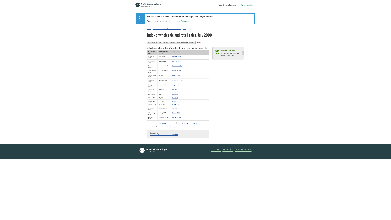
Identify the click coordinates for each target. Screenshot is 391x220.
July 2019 (174, 89)
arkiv (184, 29)
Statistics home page (154, 42)
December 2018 (177, 117)
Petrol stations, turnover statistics (176, 127)
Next (194, 123)
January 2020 (176, 61)
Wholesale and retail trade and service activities (167, 29)
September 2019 (177, 80)
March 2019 (175, 104)
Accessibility (228, 149)
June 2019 (175, 94)
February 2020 (176, 56)
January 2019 (176, 113)
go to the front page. (181, 21)
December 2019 (177, 66)
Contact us (216, 149)
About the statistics (169, 42)
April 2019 (175, 101)
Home (149, 29)
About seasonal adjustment (185, 42)
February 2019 (176, 108)
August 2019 (176, 85)
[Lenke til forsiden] (148, 5)
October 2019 (176, 75)
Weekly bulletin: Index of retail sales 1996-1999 (164, 135)
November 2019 (177, 71)
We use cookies (247, 5)
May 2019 (175, 98)
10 (190, 123)
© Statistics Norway (243, 149)
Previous (163, 123)
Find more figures (228, 50)
